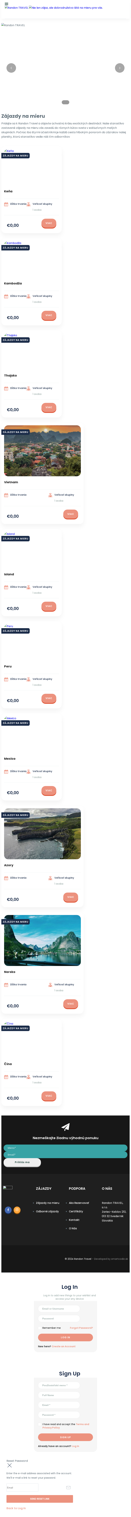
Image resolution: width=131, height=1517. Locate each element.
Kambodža (13, 283)
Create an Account (64, 1346)
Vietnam (11, 482)
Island (9, 574)
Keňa (8, 191)
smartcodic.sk (119, 1259)
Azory (8, 865)
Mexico (10, 758)
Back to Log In (16, 1508)
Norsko (9, 972)
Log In (75, 1446)
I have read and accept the (65, 1426)
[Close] (9, 1466)
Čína (8, 1064)
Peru (8, 666)
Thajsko (10, 375)
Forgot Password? (81, 1328)
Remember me (51, 1328)
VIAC (49, 223)
